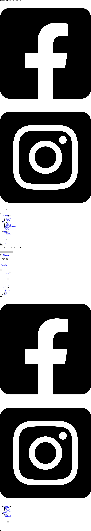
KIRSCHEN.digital (9, 268)
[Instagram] (45, 504)
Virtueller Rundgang (3, 263)
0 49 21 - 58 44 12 (5, 254)
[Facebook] (45, 400)
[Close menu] (1, 270)
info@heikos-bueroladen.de (6, 255)
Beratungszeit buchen (3, 264)
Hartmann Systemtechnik (4, 265)
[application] (8, 215)
